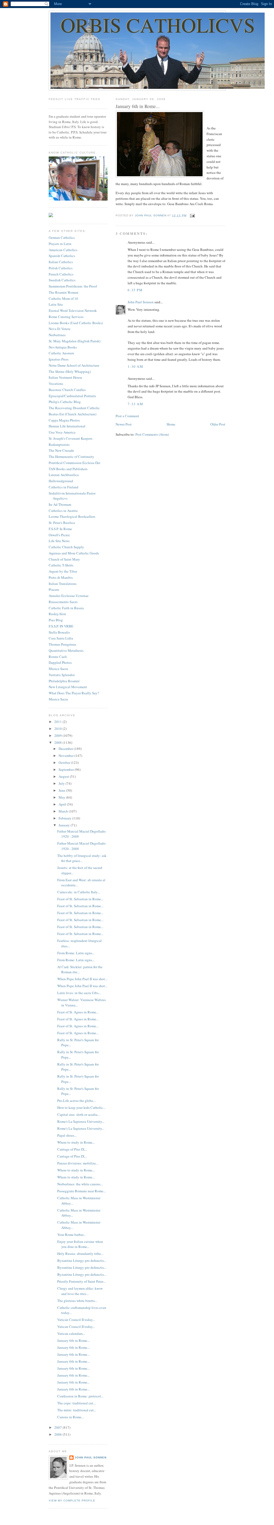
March (64, 811)
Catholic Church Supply (66, 547)
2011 (58, 721)
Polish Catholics (61, 268)
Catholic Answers (61, 353)
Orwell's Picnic (59, 534)
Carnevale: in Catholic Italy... (78, 892)
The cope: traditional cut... (76, 1403)
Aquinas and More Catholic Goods (74, 553)
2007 (58, 1427)
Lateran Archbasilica (64, 474)
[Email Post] (192, 215)
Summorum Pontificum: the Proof (73, 286)
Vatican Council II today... (76, 1319)
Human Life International (67, 426)
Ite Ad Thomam (60, 504)
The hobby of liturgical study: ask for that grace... (81, 858)
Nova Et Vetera (59, 328)
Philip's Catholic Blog (65, 401)
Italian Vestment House (65, 377)
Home (171, 424)
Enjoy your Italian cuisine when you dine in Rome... (80, 1244)
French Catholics (61, 274)
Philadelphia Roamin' (64, 681)
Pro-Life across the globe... (76, 1100)
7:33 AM (135, 403)
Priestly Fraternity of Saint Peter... (81, 1281)
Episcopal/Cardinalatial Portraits (72, 395)
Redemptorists (59, 444)
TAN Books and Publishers (68, 468)
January (65, 825)
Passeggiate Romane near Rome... (81, 1191)
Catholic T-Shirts (61, 565)
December (66, 748)
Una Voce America (62, 432)
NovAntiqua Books (63, 347)
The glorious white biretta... (77, 1300)
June (62, 790)
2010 (58, 728)
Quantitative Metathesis (66, 650)
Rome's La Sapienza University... (80, 1121)
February (65, 818)
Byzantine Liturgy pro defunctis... (81, 1260)
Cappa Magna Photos (64, 420)
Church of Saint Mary (64, 559)
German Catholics (62, 237)
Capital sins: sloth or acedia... (78, 1114)
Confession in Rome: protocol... (80, 1396)
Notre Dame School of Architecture (74, 365)
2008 (58, 742)
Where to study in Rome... (76, 1142)
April (63, 804)
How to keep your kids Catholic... (81, 1107)
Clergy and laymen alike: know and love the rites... (80, 1291)
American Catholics (63, 249)
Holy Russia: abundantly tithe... (80, 1253)
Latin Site (56, 304)
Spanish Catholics (62, 255)
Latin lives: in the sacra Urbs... (79, 992)
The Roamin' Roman (63, 292)
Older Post (217, 424)
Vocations (56, 383)
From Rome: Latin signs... (75, 953)
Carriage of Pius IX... (72, 1149)
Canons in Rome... (70, 1417)
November (66, 755)
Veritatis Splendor (62, 674)
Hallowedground (61, 480)
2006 (58, 1434)
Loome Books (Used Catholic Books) (76, 322)
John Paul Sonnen (141, 302)
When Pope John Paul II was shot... (82, 978)
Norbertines (57, 334)
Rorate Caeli (58, 656)
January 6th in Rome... (73, 1340)
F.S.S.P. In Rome (60, 528)
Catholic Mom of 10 (63, 298)
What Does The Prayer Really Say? (74, 693)
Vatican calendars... (71, 1333)
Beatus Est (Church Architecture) (72, 414)
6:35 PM (135, 290)
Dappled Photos (60, 662)
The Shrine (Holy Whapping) (70, 371)
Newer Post (124, 424)
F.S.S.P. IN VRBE (61, 626)
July (62, 783)
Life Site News (59, 540)
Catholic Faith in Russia (66, 608)
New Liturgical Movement (68, 686)
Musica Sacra (58, 668)
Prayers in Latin (60, 243)
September (67, 769)
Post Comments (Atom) (152, 434)
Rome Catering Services (66, 316)
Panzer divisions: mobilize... (77, 1163)
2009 (58, 735)
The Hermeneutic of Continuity (71, 456)
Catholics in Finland (63, 487)
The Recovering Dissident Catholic (74, 407)
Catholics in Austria (63, 510)
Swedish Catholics (62, 280)
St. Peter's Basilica (62, 522)
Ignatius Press (58, 359)
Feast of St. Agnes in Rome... (77, 1012)
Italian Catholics (61, 261)
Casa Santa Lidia (61, 638)
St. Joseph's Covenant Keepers (70, 438)
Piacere (54, 589)
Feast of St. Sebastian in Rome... (80, 898)
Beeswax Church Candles (67, 389)
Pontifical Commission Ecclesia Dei (74, 462)
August (64, 776)
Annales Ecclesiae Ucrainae (69, 595)
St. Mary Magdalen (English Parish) (74, 341)
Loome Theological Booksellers (72, 516)
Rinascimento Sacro (63, 601)
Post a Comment (127, 415)
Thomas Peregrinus (62, 644)
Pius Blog (56, 620)
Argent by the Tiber (63, 571)
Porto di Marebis (61, 577)
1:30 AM (135, 366)
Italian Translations (63, 583)
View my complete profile (72, 1500)
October (65, 762)
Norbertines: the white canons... (80, 1184)
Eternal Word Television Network (73, 310)
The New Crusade (61, 450)
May (62, 797)
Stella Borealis (59, 632)
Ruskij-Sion (57, 613)
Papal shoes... (67, 1135)
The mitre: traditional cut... (76, 1410)
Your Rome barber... (71, 1234)
